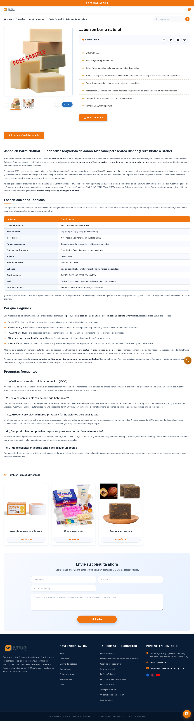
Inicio (62, 653)
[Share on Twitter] (171, 40)
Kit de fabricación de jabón (112, 695)
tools (62, 684)
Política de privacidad (136, 716)
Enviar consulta (94, 117)
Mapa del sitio (66, 679)
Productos (64, 658)
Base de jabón (106, 700)
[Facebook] (148, 675)
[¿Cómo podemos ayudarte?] (187, 360)
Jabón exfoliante (107, 674)
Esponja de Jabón (108, 689)
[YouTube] (158, 675)
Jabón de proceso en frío (111, 664)
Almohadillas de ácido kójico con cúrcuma (119, 658)
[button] (57, 104)
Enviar (98, 619)
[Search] (187, 19)
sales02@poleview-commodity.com (167, 668)
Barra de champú (107, 669)
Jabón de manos (107, 684)
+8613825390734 (159, 662)
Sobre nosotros (67, 674)
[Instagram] (153, 675)
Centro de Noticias (68, 664)
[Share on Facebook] (164, 40)
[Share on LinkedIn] (177, 40)
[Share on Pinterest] (184, 40)
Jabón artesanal (107, 653)
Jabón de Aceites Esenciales (113, 679)
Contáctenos (66, 669)
